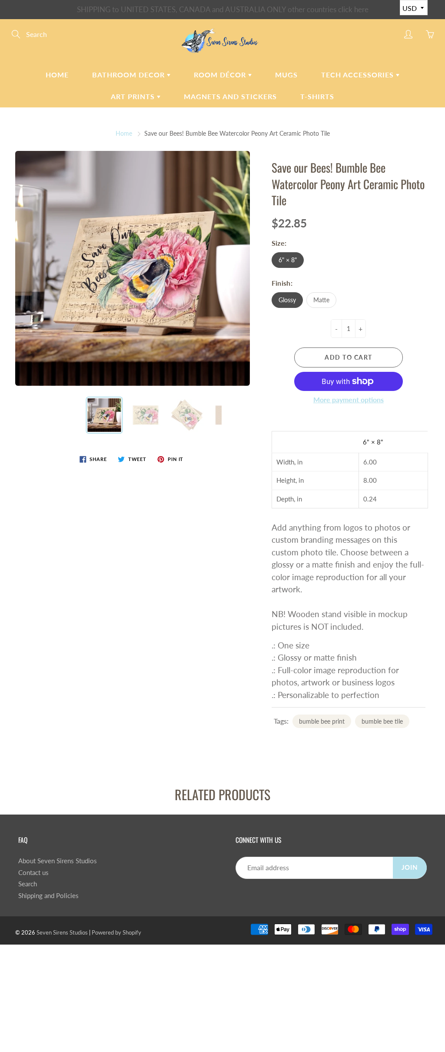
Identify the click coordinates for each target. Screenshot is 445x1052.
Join (410, 867)
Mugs (286, 74)
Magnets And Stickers (230, 96)
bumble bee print (322, 721)
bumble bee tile (382, 721)
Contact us (33, 872)
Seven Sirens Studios (62, 932)
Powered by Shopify (116, 932)
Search (27, 884)
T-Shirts (317, 96)
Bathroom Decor (129, 74)
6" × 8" (288, 260)
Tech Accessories (358, 74)
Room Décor (221, 74)
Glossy (287, 300)
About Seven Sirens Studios (57, 861)
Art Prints (134, 96)
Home (57, 74)
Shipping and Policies (48, 895)
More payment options (348, 399)
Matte (321, 300)
